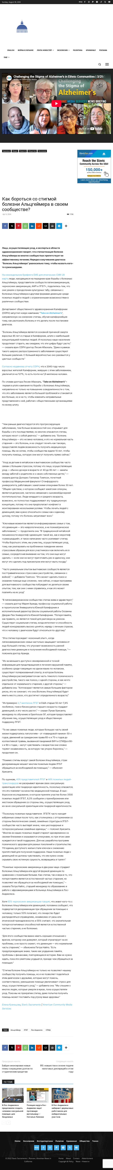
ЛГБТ (26, 1030)
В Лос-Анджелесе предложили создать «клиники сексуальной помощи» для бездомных (12, 1111)
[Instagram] (88, 2)
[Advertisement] (77, 25)
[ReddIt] (39, 226)
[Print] (52, 226)
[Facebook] (84, 2)
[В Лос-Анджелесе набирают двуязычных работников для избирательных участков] (62, 1095)
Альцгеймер (16, 1030)
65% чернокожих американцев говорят (29, 901)
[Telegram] (97, 2)
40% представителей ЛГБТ (30, 779)
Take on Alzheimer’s (51, 313)
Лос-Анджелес (37, 1030)
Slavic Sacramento (31, 1004)
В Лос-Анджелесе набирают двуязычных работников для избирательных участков (62, 1111)
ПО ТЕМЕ (8, 1082)
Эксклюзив (42, 151)
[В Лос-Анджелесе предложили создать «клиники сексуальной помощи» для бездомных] (13, 1095)
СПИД (48, 1030)
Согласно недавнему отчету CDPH (20, 366)
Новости (23, 151)
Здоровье (6, 151)
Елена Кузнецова (11, 1004)
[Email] (46, 226)
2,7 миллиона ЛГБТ (28, 703)
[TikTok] (101, 2)
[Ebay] (80, 2)
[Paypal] (93, 2)
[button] (99, 64)
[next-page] (8, 1123)
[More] (66, 226)
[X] (105, 2)
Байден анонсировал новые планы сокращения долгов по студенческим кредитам (17, 1068)
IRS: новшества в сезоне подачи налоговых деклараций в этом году (56, 1068)
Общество (32, 151)
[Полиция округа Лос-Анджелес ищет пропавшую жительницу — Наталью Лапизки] (37, 1095)
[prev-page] (4, 1123)
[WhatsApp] (25, 226)
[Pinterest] (18, 226)
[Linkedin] (32, 226)
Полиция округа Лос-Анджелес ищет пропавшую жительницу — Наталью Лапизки (36, 1111)
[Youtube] (109, 2)
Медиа (15, 151)
